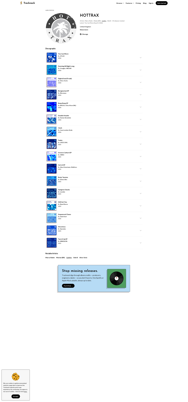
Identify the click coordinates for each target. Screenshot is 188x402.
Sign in (151, 3)
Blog (144, 3)
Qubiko (104, 21)
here (25, 391)
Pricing (138, 3)
